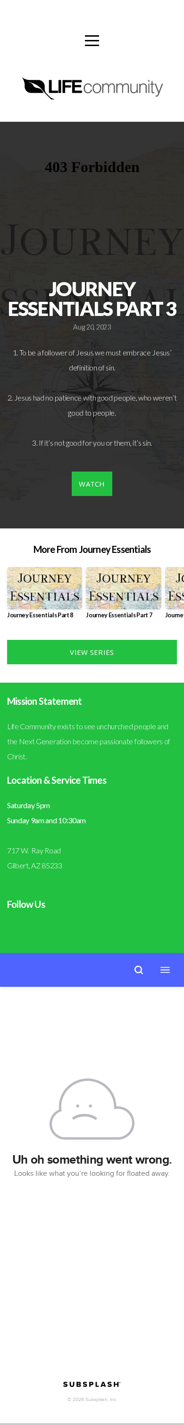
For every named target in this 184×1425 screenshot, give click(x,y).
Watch (92, 483)
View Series (92, 652)
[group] (44, 596)
